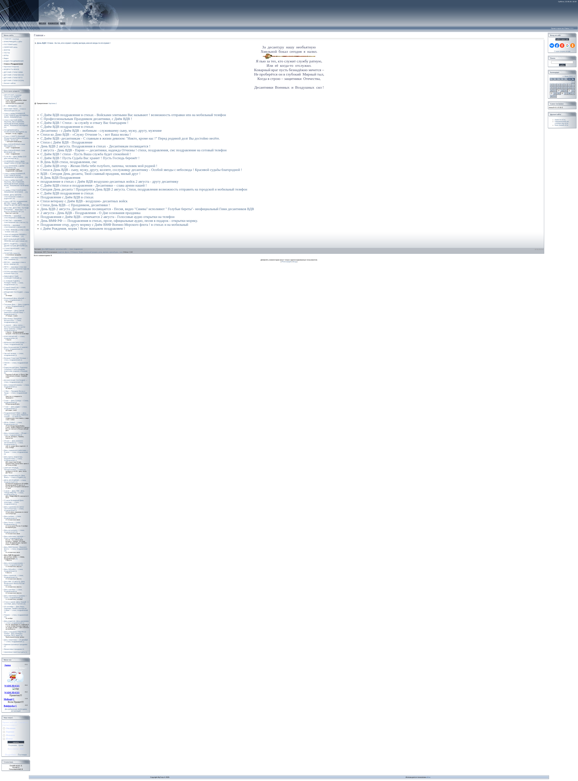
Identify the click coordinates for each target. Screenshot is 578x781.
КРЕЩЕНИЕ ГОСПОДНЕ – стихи (16, 292)
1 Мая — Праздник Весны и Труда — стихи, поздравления (15, 392)
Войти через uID (562, 39)
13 (566, 88)
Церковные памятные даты (14, 652)
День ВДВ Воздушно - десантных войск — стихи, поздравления (14, 557)
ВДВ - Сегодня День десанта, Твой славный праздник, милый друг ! (90, 174)
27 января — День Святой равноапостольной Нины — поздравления (14, 312)
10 (555, 88)
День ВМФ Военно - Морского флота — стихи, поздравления (15, 548)
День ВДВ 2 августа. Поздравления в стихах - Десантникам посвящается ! (95, 146)
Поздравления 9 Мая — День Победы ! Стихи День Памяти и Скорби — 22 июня (16, 414)
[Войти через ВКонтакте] (552, 45)
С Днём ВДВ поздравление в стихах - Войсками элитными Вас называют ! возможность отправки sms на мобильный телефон (133, 115)
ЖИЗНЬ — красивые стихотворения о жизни (13, 226)
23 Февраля (74, 252)
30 (551, 96)
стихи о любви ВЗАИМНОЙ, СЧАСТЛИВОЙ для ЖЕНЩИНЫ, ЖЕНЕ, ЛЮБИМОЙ (16, 115)
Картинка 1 (53, 103)
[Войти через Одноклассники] (572, 45)
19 (562, 90)
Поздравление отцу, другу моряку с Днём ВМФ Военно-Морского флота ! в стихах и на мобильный (114, 225)
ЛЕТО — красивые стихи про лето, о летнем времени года (15, 268)
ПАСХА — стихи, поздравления (16, 363)
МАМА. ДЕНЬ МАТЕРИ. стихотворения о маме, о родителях (13, 196)
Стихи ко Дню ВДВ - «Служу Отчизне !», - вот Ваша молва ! (85, 134)
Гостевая (22, 754)
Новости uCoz (560, 120)
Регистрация (53, 23)
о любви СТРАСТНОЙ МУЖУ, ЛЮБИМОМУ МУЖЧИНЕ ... (15, 191)
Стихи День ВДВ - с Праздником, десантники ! (75, 205)
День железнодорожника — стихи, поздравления (14, 564)
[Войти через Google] (567, 45)
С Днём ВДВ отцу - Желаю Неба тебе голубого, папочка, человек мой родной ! (98, 166)
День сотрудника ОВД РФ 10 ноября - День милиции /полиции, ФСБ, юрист (15, 633)
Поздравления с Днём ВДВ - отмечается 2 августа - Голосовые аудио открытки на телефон (107, 217)
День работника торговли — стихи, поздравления (14, 537)
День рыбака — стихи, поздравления (12, 517)
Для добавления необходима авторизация (16, 710)
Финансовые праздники (13, 649)
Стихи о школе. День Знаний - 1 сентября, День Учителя (16, 603)
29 (573, 93)
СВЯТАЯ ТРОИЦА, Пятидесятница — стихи (13, 469)
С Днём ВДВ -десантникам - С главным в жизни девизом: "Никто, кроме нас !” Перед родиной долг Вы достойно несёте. (130, 138)
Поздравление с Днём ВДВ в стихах (67, 197)
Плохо (9, 738)
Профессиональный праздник (88, 252)
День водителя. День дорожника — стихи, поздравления (16, 622)
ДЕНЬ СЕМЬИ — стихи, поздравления (13, 423)
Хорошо (10, 731)
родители (61, 252)
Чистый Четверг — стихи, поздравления (14, 354)
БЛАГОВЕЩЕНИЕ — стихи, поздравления (14, 337)
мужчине (106, 252)
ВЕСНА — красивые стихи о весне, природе (15, 263)
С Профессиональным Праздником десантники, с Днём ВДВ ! (86, 119)
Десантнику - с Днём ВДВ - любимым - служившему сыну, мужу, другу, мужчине (101, 130)
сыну (120, 252)
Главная (42, 23)
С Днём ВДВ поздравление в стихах (67, 127)
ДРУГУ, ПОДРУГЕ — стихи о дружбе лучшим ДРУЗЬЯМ (15, 245)
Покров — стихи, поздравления (16, 615)
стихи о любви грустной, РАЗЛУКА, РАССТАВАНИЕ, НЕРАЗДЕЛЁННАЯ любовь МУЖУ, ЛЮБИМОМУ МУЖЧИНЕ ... (16, 183)
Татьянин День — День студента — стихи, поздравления (16, 305)
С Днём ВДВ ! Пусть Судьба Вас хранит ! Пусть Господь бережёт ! (90, 158)
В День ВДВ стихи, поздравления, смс (68, 162)
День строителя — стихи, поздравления (13, 576)
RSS (571, 28)
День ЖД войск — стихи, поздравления (13, 570)
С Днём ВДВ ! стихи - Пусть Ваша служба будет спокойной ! (85, 154)
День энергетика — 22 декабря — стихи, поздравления (16, 640)
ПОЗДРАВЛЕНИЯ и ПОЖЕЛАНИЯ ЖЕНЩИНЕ (14, 131)
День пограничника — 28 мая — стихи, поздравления (16, 434)
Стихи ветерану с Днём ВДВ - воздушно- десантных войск (83, 201)
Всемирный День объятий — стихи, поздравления (15, 299)
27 (566, 93)
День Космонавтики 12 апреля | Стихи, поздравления (16, 348)
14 (569, 88)
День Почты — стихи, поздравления (12, 523)
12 (562, 88)
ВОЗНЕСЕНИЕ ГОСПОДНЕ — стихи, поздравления (15, 381)
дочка (100, 252)
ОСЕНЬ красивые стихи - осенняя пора (14, 272)
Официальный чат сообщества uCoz (562, 122)
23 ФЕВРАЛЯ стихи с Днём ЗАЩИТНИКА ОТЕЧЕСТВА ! (15, 162)
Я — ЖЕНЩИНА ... (11, 106)
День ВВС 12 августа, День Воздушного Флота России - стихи (14, 583)
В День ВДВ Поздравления (60, 178)
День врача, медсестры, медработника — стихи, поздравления (13, 458)
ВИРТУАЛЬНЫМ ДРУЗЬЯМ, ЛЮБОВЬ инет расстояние (14, 240)
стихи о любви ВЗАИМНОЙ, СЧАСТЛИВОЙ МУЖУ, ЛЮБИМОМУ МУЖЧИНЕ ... (14, 175)
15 (573, 88)
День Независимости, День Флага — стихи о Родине (14, 476)
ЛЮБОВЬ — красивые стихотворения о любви (13, 217)
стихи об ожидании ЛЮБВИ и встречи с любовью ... (15, 235)
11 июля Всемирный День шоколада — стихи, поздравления (14, 502)
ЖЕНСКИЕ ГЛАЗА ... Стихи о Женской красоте (15, 110)
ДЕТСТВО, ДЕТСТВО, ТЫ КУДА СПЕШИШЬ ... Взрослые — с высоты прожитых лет (16, 209)
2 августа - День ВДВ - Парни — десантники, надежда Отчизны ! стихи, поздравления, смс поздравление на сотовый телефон (133, 150)
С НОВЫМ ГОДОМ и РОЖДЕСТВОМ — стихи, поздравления (13, 282)
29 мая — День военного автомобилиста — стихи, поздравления (13, 442)
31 (555, 96)
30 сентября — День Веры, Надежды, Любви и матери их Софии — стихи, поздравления (16, 608)
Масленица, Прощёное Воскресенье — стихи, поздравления (13, 320)
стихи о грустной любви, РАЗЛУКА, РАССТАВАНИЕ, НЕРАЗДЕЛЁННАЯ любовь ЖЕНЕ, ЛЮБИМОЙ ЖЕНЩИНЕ (16, 122)
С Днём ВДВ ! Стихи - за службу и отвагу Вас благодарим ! (84, 123)
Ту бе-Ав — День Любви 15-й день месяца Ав (15, 157)
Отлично (11, 728)
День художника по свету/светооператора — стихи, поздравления (14, 508)
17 (555, 90)
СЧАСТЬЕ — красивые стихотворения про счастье (14, 221)
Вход (62, 23)
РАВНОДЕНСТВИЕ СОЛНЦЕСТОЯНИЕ (11, 277)
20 (566, 90)
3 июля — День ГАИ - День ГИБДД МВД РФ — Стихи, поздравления (14, 492)
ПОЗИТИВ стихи (10, 253)
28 (569, 93)
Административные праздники (15, 644)
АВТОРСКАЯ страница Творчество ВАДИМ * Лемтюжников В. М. (12, 96)
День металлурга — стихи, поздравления (14, 531)
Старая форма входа (562, 51)
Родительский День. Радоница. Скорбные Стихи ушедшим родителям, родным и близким (16, 369)
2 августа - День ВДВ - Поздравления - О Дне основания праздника (90, 213)
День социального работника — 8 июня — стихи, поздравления (16, 451)
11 (558, 88)
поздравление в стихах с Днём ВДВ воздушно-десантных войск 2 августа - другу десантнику (109, 181)
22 (573, 90)
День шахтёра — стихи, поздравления (13, 590)
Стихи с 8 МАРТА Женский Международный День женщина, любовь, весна (16, 138)
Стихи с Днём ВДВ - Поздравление (66, 142)
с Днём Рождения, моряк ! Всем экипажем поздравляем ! (82, 228)
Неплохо (10, 735)
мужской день (113, 252)
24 (555, 93)
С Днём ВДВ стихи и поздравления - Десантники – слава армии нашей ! (93, 185)
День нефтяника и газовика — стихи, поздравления (15, 596)
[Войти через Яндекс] (562, 45)
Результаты (12, 745)
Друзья (67, 252)
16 (551, 90)
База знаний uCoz (561, 125)
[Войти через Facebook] (557, 45)
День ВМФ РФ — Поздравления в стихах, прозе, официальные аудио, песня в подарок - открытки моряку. (119, 221)
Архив (20, 745)
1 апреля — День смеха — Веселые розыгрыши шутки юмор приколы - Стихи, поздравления (14, 327)
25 (558, 93)
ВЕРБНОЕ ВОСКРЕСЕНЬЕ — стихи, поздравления (15, 343)
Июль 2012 (568, 76)
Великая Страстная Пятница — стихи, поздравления (16, 359)
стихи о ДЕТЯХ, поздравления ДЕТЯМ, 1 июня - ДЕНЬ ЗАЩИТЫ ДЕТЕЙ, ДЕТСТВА (15, 203)
